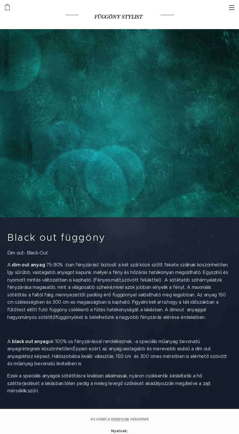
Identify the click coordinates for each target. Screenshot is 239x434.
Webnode (120, 419)
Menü (232, 7)
